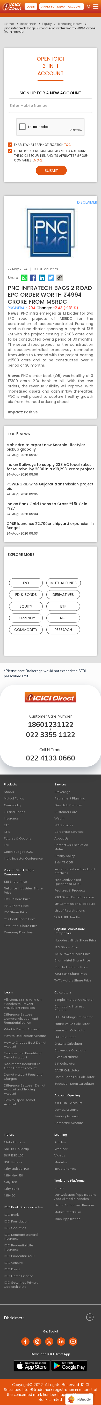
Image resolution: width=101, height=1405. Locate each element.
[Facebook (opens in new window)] (25, 1341)
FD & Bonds (26, 594)
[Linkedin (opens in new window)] (61, 1341)
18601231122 (50, 724)
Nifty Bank (11, 1189)
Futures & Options (17, 838)
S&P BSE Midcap (16, 1149)
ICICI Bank (11, 1215)
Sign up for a (50, 93)
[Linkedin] (42, 278)
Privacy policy (64, 856)
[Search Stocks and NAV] (89, 6)
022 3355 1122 (50, 734)
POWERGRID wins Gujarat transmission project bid (49, 486)
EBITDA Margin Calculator (73, 1017)
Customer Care (65, 812)
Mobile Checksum (67, 1212)
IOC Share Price (15, 912)
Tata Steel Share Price (21, 926)
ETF (63, 606)
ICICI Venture (13, 1263)
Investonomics (65, 1168)
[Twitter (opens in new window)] (49, 1341)
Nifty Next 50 (13, 1175)
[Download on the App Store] (32, 1365)
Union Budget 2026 (18, 852)
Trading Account (66, 1116)
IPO (26, 583)
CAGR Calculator (66, 1070)
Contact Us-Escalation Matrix (71, 847)
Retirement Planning (69, 798)
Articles (60, 1142)
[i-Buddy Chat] (79, 1395)
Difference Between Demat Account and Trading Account (24, 1089)
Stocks (9, 792)
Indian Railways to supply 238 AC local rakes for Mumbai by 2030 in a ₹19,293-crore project (50, 467)
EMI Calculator (65, 1037)
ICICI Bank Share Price (70, 973)
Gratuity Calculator (68, 1043)
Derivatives (63, 594)
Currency (26, 618)
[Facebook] (33, 278)
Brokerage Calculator (70, 1050)
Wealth (59, 818)
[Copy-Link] (59, 278)
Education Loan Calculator (74, 1083)
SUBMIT (51, 170)
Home (9, 23)
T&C (67, 144)
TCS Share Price (66, 947)
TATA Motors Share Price (72, 980)
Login (31, 6)
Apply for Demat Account (61, 6)
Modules (61, 1162)
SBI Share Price (15, 881)
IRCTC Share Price (17, 899)
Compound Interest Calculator (69, 1008)
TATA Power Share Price (72, 954)
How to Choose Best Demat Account (25, 1044)
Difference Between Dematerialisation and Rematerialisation (21, 1018)
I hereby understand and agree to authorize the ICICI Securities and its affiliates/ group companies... (51, 155)
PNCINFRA (16, 307)
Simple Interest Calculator (73, 999)
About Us (61, 838)
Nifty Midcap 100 (16, 1168)
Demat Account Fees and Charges (23, 1076)
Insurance (11, 818)
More (38, 160)
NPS (63, 618)
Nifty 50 (9, 1195)
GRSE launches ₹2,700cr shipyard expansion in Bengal (50, 526)
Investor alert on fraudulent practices (74, 871)
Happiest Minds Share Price (75, 940)
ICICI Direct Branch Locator (74, 897)
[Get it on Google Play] (69, 1365)
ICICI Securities (15, 1228)
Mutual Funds (64, 583)
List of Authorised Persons (74, 1205)
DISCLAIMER (87, 202)
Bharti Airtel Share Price (72, 960)
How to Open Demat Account (19, 1102)
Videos (59, 1155)
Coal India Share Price (71, 967)
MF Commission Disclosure (74, 904)
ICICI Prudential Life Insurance (18, 1247)
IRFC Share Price (16, 906)
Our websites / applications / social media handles (75, 1197)
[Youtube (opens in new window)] (73, 1341)
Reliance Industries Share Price (23, 890)
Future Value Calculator (71, 1024)
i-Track (59, 1188)
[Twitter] (51, 278)
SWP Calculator (66, 1057)
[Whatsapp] (24, 278)
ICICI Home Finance (18, 1276)
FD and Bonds (14, 812)
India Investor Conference (23, 858)
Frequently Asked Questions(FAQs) (67, 882)
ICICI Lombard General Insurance (21, 1237)
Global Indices (15, 1142)
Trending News (70, 23)
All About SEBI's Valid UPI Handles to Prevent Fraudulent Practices (23, 1004)
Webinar (60, 1149)
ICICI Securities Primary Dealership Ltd (21, 1284)
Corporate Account (68, 1123)
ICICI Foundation (16, 1221)
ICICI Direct (12, 1269)
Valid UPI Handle (67, 917)
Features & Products (69, 890)
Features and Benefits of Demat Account (23, 1055)
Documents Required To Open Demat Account (22, 1066)
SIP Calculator (64, 1063)
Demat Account (66, 1109)
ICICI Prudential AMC (19, 1256)
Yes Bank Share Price (20, 919)
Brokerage (62, 792)
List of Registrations (69, 910)
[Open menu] (96, 6)
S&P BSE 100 (13, 1155)
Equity (47, 23)
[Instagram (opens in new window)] (37, 1341)
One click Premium (68, 805)
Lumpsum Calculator (69, 1030)
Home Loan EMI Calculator (74, 1077)
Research (28, 23)
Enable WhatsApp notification (42, 144)
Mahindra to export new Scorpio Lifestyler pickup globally (45, 447)
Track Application (67, 1219)
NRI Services (63, 825)
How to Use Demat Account (25, 1036)
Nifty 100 (10, 1182)
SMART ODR (63, 862)
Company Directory (18, 932)
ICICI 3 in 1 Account (68, 1103)
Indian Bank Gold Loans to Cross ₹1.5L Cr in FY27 (46, 506)
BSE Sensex (13, 1162)
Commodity (26, 629)
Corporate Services (69, 832)
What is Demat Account (22, 1029)
